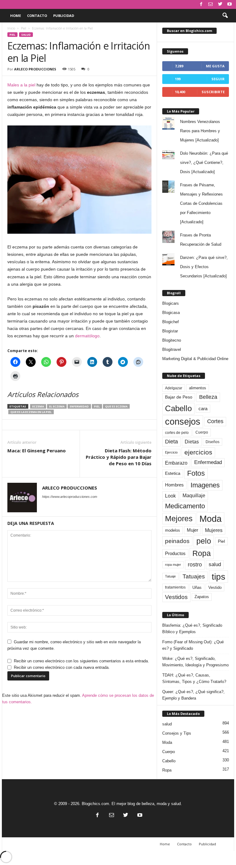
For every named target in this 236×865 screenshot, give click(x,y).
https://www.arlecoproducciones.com (69, 496)
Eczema (38, 406)
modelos (172, 530)
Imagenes (205, 485)
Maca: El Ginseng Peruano (36, 450)
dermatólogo (87, 335)
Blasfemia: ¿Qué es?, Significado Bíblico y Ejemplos (192, 628)
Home (15, 15)
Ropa (201, 553)
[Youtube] (229, 4)
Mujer (192, 530)
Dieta (171, 441)
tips (218, 576)
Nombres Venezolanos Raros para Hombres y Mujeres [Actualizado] (200, 130)
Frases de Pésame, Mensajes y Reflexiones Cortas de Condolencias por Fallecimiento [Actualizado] (201, 203)
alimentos (197, 388)
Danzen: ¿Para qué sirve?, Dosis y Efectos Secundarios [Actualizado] (204, 266)
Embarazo (176, 463)
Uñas (197, 587)
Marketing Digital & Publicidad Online (195, 358)
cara (203, 408)
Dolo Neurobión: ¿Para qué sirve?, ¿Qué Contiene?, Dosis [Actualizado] (204, 162)
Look (170, 495)
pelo (203, 541)
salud (26, 35)
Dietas (192, 441)
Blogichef (170, 321)
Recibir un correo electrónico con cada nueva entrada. (62, 667)
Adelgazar (173, 388)
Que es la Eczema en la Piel (31, 412)
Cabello (178, 408)
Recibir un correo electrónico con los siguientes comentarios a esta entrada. (81, 661)
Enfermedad (79, 406)
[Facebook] (201, 4)
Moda (210, 519)
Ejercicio (171, 452)
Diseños (212, 442)
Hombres (174, 484)
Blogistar (170, 331)
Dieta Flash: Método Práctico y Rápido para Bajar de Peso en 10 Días (118, 456)
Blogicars (170, 303)
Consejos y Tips (176, 733)
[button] (225, 15)
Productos (175, 553)
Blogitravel (171, 349)
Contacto (37, 15)
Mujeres (213, 530)
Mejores (179, 518)
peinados (177, 541)
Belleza (208, 397)
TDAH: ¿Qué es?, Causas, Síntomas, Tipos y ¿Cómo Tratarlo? (194, 678)
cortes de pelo (177, 433)
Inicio (11, 28)
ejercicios (198, 452)
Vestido (215, 587)
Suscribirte (213, 91)
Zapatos (202, 596)
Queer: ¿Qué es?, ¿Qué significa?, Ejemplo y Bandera (193, 694)
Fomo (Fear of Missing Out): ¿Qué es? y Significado (193, 645)
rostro (195, 564)
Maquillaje (194, 495)
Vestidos (176, 596)
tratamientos (175, 587)
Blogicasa (171, 312)
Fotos (196, 473)
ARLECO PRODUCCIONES (35, 69)
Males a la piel (21, 84)
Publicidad (63, 15)
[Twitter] (220, 4)
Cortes (215, 421)
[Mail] (210, 4)
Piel (23, 28)
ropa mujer (173, 564)
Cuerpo (201, 432)
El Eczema (57, 406)
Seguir (218, 79)
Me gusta (215, 66)
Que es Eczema (116, 406)
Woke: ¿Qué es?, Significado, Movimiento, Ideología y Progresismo (195, 661)
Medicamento (185, 506)
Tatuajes (194, 576)
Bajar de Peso (178, 397)
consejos (182, 422)
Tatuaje (170, 576)
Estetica (172, 473)
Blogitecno (171, 340)
